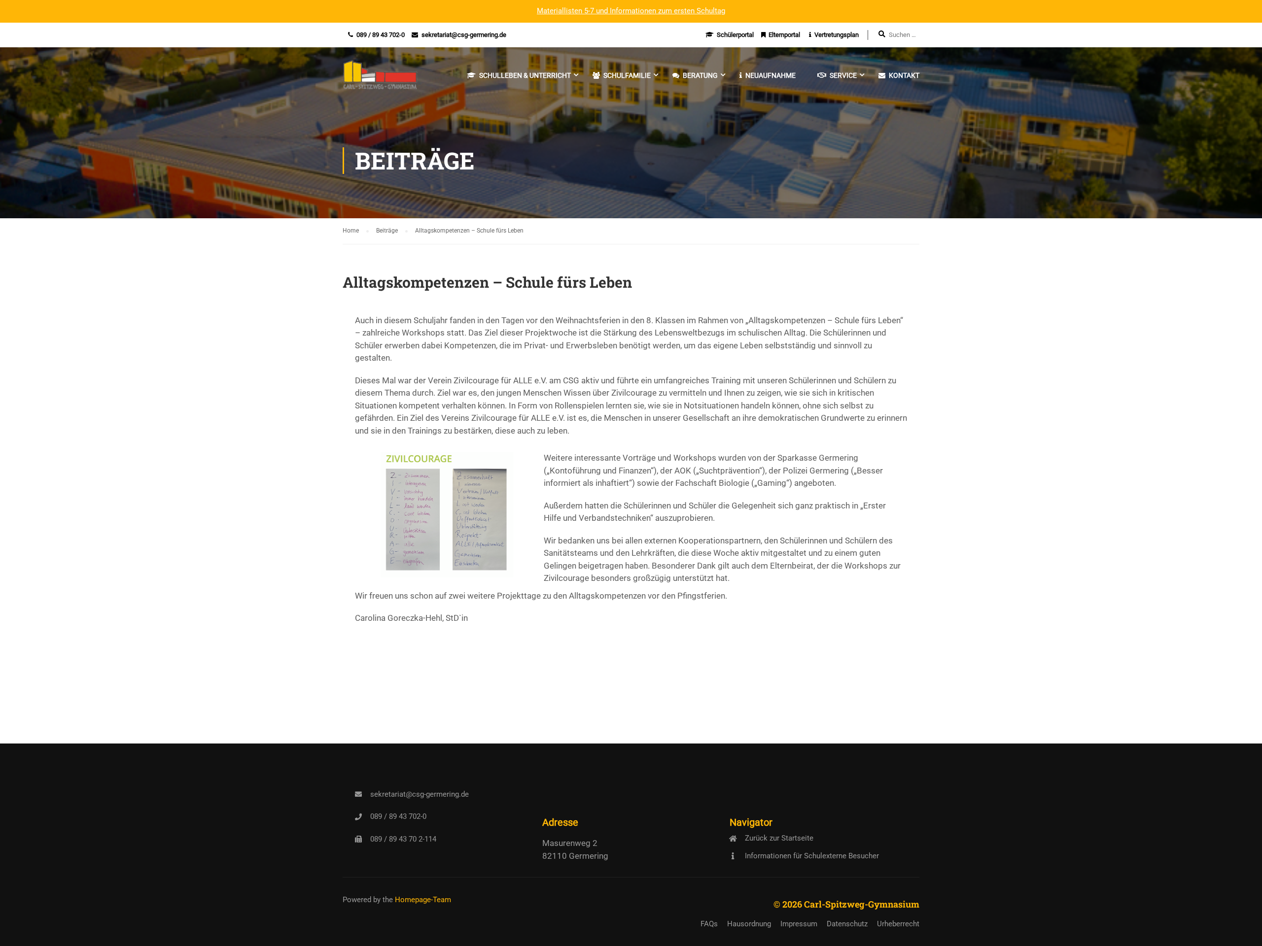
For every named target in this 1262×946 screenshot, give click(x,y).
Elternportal (784, 34)
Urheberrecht (898, 923)
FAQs (709, 923)
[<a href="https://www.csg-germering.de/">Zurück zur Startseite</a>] (733, 838)
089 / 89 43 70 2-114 (403, 839)
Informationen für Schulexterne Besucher (812, 855)
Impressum (798, 923)
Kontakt (904, 75)
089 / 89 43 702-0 (380, 34)
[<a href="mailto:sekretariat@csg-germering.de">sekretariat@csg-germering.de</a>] (358, 794)
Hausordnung (749, 923)
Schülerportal (735, 34)
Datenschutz (847, 923)
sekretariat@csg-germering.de (463, 34)
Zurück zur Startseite (779, 838)
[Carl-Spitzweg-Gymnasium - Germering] (380, 80)
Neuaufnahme (770, 75)
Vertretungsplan (836, 34)
